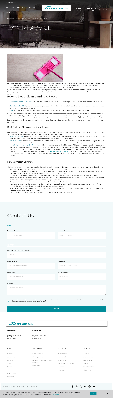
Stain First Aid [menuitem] (62, 357)
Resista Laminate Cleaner (59, 151)
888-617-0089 (11, 338)
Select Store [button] (11, 3)
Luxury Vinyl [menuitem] (11, 357)
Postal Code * (11, 272)
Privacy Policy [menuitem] (87, 370)
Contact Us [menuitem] (86, 363)
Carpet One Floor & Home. (16, 386)
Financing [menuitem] (10, 376)
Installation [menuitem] (61, 370)
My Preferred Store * (64, 272)
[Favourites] (103, 10)
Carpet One (11, 19)
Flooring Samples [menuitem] (38, 357)
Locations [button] (10, 12)
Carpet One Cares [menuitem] (88, 360)
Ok (93, 393)
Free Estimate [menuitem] (11, 373)
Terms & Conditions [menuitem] (89, 367)
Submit (56, 309)
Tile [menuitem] (8, 370)
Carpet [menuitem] (9, 363)
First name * (11, 231)
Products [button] (10, 7)
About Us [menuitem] (86, 354)
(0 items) (106, 9)
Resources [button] (21, 7)
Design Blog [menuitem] (36, 365)
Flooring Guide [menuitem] (62, 360)
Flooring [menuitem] (10, 354)
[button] (100, 10)
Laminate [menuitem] (10, 367)
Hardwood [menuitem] (10, 360)
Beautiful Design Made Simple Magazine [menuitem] (42, 361)
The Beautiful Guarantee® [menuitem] (66, 363)
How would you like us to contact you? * (19, 250)
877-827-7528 (36, 338)
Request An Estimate (91, 9)
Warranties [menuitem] (61, 367)
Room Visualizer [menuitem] (37, 354)
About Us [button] (32, 7)
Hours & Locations (78, 9)
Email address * (62, 261)
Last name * (61, 231)
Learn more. (56, 395)
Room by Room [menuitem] (88, 357)
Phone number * (12, 261)
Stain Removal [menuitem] (62, 354)
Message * (10, 283)
